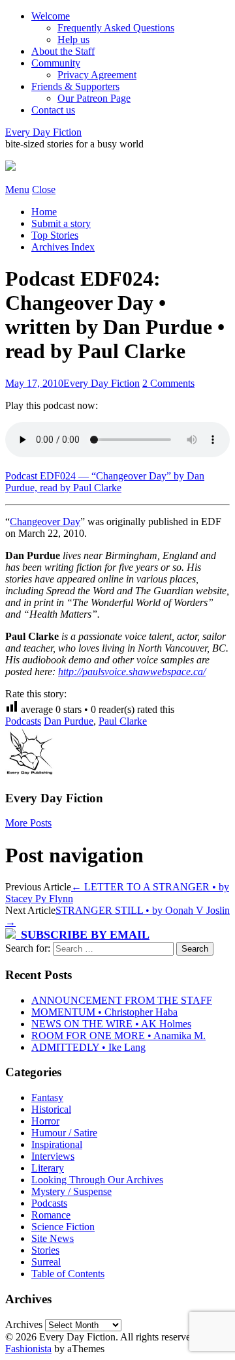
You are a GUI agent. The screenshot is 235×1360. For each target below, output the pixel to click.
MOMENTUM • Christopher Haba (104, 1012)
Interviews (52, 1156)
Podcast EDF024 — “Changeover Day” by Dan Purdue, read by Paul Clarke (104, 481)
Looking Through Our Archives (97, 1179)
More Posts (28, 822)
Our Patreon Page (94, 98)
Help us (73, 39)
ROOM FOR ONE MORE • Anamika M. (118, 1035)
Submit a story (61, 223)
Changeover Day (45, 521)
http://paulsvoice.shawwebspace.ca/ (132, 671)
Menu (17, 189)
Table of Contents (67, 1273)
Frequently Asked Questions (115, 27)
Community (55, 62)
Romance (50, 1214)
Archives (23, 1324)
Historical (51, 1109)
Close (43, 189)
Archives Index (63, 246)
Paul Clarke (123, 721)
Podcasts (23, 721)
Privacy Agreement (96, 74)
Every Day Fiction (43, 132)
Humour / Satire (64, 1132)
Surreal (46, 1261)
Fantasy (47, 1097)
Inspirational (56, 1144)
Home (44, 211)
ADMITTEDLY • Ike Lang (88, 1047)
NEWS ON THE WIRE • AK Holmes (111, 1023)
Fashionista (28, 1348)
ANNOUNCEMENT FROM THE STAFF (121, 1000)
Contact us (53, 109)
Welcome (50, 16)
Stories (45, 1250)
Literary (47, 1167)
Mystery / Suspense (71, 1191)
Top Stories (54, 235)
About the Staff (63, 51)
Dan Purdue (68, 721)
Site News (52, 1238)
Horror (45, 1120)
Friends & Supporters (75, 86)
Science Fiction (63, 1226)
